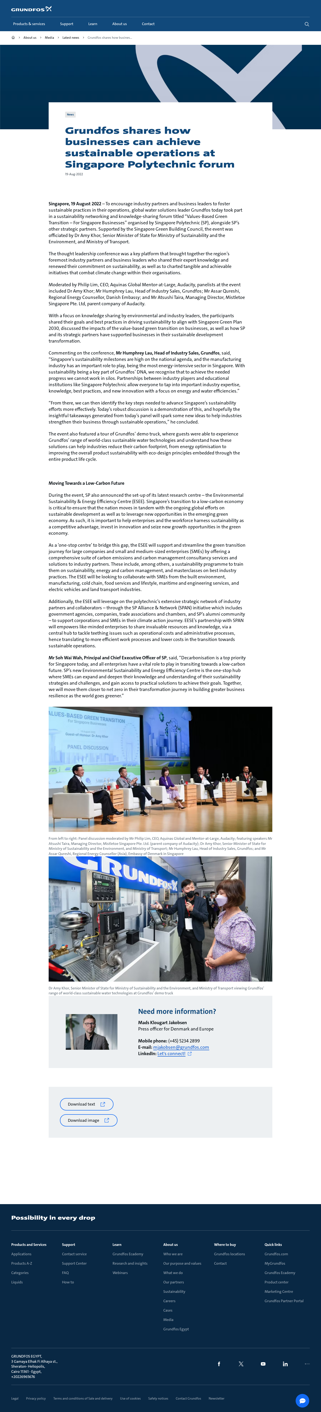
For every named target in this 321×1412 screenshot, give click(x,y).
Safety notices (158, 1398)
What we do (173, 1272)
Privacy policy (36, 1398)
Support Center (74, 1263)
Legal (15, 1398)
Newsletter (216, 1398)
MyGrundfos (275, 1263)
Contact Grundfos (188, 1398)
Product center (277, 1282)
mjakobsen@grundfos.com (181, 1047)
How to (68, 1282)
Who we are (173, 1254)
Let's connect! (171, 1053)
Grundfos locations (229, 1254)
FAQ (65, 1272)
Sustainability (174, 1291)
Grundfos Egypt (176, 1329)
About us (170, 1244)
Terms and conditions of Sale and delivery (83, 1398)
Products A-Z (21, 1263)
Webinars (120, 1272)
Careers (169, 1300)
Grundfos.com (276, 1254)
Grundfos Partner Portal (284, 1300)
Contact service (74, 1254)
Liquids (17, 1282)
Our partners (173, 1282)
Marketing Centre (279, 1291)
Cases (167, 1310)
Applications (21, 1254)
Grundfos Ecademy (128, 1254)
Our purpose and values (182, 1263)
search (307, 24)
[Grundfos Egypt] (13, 38)
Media (168, 1319)
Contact (220, 1263)
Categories (20, 1272)
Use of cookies (130, 1398)
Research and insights (130, 1263)
